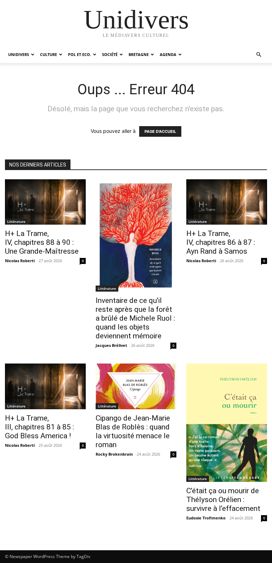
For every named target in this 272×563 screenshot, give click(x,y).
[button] (258, 54)
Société (110, 54)
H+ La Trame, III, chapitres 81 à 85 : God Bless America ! (39, 427)
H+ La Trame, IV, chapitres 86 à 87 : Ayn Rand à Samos (220, 242)
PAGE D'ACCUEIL (160, 131)
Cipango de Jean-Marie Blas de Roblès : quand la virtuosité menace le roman (133, 431)
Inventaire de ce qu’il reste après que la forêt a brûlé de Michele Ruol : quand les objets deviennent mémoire (135, 318)
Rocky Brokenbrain (114, 454)
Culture (48, 54)
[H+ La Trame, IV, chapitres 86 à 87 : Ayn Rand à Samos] (226, 202)
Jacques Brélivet (111, 345)
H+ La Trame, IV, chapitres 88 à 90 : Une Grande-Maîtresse (42, 242)
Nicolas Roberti (20, 260)
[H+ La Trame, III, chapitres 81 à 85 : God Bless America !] (45, 386)
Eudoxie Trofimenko (206, 517)
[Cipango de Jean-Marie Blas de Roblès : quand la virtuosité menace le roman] (136, 386)
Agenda (168, 54)
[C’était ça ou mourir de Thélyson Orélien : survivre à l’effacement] (226, 423)
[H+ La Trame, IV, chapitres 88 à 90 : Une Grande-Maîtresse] (45, 202)
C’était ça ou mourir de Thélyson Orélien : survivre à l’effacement (223, 499)
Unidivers (18, 54)
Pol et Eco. (79, 54)
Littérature (16, 221)
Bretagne (139, 54)
